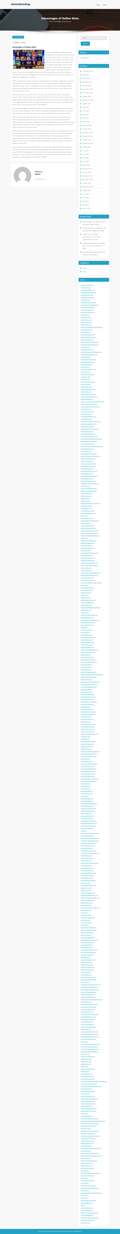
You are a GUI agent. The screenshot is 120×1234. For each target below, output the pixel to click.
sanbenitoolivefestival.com (89, 650)
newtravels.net (85, 332)
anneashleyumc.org (87, 1012)
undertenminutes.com (88, 312)
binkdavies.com (86, 707)
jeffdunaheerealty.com (88, 994)
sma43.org (84, 1042)
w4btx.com (84, 538)
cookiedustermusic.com (88, 851)
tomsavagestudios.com (88, 580)
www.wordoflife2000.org (89, 488)
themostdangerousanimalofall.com (92, 674)
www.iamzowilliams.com (89, 1084)
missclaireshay (20, 4)
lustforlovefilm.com (87, 719)
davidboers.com (86, 957)
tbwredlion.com (86, 1128)
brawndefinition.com (87, 699)
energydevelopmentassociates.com (92, 446)
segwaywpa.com (86, 935)
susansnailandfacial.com (88, 979)
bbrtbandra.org (85, 367)
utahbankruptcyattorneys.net (90, 483)
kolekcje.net (85, 595)
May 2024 (86, 114)
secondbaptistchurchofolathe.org (91, 1193)
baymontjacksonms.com (88, 826)
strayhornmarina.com (87, 694)
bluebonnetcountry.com (88, 369)
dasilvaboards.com (87, 689)
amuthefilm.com (86, 717)
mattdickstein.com (87, 962)
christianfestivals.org (87, 806)
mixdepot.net (85, 1071)
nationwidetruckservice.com (90, 863)
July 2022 (86, 194)
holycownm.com (86, 860)
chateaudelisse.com (87, 399)
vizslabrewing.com (87, 506)
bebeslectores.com (87, 431)
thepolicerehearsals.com (89, 677)
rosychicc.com (85, 632)
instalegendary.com (87, 349)
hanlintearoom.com (87, 1166)
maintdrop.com (85, 377)
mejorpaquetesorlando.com (89, 533)
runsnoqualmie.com (87, 1022)
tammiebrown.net (86, 793)
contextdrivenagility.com (88, 756)
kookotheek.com (86, 392)
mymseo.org (85, 1195)
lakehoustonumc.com (88, 967)
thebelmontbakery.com (88, 337)
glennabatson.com (86, 692)
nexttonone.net (85, 972)
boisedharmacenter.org (88, 622)
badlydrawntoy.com (87, 965)
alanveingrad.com (86, 813)
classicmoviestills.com (88, 652)
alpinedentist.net (86, 387)
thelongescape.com (87, 798)
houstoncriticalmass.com (89, 672)
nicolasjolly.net (85, 721)
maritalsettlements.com (88, 821)
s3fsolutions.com (86, 451)
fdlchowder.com (86, 1029)
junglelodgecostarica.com (89, 803)
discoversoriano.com (87, 657)
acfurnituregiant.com (87, 310)
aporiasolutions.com (87, 932)
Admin (16, 42)
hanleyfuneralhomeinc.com (89, 531)
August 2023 (87, 147)
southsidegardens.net (88, 1091)
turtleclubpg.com (86, 865)
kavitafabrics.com (86, 855)
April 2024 (86, 118)
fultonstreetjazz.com (87, 411)
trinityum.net (85, 1094)
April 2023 (86, 161)
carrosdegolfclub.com (88, 444)
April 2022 (86, 205)
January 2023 (87, 172)
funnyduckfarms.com (87, 1168)
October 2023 (87, 140)
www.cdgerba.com (87, 1116)
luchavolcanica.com (87, 858)
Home (98, 5)
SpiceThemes (77, 1231)
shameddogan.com (87, 945)
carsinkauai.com (86, 1151)
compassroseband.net (88, 917)
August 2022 (87, 190)
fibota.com (84, 1113)
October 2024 (87, 96)
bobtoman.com (85, 379)
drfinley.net (84, 1178)
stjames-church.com (87, 744)
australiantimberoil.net (88, 434)
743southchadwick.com (88, 459)
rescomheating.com (87, 1208)
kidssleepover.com (87, 330)
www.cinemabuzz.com (88, 1069)
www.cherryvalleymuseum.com (91, 421)
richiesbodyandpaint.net (88, 292)
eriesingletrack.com (87, 518)
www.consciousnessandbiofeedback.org (93, 1081)
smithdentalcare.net (87, 1215)
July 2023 (86, 150)
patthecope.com (86, 910)
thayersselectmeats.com (89, 930)
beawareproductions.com (89, 754)
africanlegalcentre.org (88, 726)
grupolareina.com (86, 419)
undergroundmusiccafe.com (89, 1218)
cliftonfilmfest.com (87, 473)
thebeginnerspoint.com (88, 660)
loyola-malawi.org (86, 630)
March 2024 (86, 122)
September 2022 (88, 187)
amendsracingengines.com (89, 1004)
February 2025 (87, 82)
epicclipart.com (86, 372)
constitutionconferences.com (90, 908)
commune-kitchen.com (88, 714)
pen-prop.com (85, 982)
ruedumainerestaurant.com (89, 734)
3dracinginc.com (86, 669)
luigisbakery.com (86, 1059)
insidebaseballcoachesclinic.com (91, 1148)
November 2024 (88, 93)
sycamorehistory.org (87, 1076)
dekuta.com (84, 1066)
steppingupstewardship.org (89, 1051)
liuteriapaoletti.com (87, 836)
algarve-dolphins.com (88, 811)
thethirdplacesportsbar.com (89, 1099)
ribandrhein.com (86, 593)
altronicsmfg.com (86, 322)
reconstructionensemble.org (90, 853)
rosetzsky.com (85, 736)
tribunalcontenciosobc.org (89, 684)
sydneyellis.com (86, 568)
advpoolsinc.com (86, 890)
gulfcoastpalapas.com (88, 937)
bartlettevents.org (86, 414)
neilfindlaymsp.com (87, 878)
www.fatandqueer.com (88, 1009)
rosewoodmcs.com (87, 1074)
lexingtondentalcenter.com (89, 565)
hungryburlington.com (88, 776)
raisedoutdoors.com (87, 478)
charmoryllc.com (86, 667)
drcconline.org (85, 883)
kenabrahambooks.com (88, 712)
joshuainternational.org (88, 977)
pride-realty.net (86, 1158)
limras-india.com (86, 287)
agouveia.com (85, 1190)
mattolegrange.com (87, 801)
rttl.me (83, 1205)
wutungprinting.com (87, 818)
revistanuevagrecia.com (88, 741)
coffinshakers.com (87, 761)
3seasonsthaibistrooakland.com (91, 607)
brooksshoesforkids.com (89, 927)
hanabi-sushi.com (86, 1061)
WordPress (55, 1231)
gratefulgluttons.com (87, 642)
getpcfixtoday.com (86, 364)
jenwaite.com (85, 1171)
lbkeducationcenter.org (88, 600)
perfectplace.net (86, 605)
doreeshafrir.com (86, 749)
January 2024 (87, 129)
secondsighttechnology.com (89, 553)
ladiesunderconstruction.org (90, 429)
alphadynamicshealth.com (89, 1161)
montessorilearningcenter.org (90, 1136)
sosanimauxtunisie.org (88, 382)
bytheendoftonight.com (88, 637)
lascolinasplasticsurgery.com (90, 1037)
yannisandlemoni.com (88, 511)
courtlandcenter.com (87, 875)
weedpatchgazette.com (88, 513)
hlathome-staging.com (88, 560)
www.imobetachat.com (88, 960)
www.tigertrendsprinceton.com (91, 984)
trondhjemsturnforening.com (90, 1123)
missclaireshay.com (87, 285)
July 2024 (86, 107)
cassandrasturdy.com (87, 647)
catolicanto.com (86, 597)
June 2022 (86, 197)
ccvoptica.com (85, 1054)
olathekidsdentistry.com (88, 528)
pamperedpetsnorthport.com (90, 521)
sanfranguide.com (86, 664)
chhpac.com (84, 1198)
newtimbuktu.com (86, 320)
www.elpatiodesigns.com (89, 1108)
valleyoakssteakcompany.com (90, 898)
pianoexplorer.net (86, 1089)
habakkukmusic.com (87, 970)
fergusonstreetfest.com (88, 1138)
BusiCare (68, 1231)
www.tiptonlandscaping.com (90, 1049)
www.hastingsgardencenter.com (91, 1086)
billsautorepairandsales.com (90, 1131)
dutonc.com (84, 796)
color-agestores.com (87, 625)
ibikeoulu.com (85, 759)
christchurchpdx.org (87, 709)
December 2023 (88, 132)
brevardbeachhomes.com (89, 454)
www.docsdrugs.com (87, 1024)
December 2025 (88, 71)
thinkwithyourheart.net (88, 481)
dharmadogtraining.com (88, 1200)
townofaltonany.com (87, 828)
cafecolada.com (86, 655)
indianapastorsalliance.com (89, 895)
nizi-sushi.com (85, 786)
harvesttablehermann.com (89, 441)
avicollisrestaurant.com (88, 880)
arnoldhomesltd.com (87, 468)
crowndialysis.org (86, 570)
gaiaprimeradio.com (87, 791)
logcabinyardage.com (87, 955)
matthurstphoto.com (87, 1143)
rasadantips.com (86, 317)
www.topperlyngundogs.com (90, 989)
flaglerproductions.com (88, 697)
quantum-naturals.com (88, 1133)
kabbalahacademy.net (88, 543)
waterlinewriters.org (87, 942)
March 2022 (86, 208)
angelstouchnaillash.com (89, 540)
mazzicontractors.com (88, 1096)
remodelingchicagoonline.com (90, 1044)
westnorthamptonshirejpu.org (90, 407)
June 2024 (86, 111)
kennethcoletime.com (88, 774)
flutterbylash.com (86, 1163)
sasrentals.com (85, 550)
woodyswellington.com (88, 1104)
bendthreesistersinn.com (89, 843)
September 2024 (88, 100)
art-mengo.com (86, 788)
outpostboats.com (86, 635)
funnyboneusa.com (87, 848)
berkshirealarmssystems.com (90, 503)
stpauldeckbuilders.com (88, 1017)
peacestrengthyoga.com (88, 997)
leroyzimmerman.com (88, 1175)
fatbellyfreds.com (86, 1106)
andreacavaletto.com (87, 617)
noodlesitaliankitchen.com (89, 354)
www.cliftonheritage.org (88, 1039)
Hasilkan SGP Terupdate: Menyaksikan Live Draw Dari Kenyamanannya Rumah (92, 237)
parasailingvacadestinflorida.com (91, 1156)
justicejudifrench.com (88, 766)
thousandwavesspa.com (88, 873)
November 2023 (88, 136)
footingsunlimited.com (88, 1019)
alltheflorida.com (86, 1146)
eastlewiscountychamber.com (90, 682)
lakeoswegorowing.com (88, 1185)
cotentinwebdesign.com (88, 424)
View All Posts (40, 179)
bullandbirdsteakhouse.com (89, 1034)
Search (85, 43)
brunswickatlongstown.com (89, 779)
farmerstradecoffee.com (88, 952)
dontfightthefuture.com (88, 466)
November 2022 (88, 179)
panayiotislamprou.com (88, 394)
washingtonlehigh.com (88, 1056)
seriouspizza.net (86, 915)
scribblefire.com (86, 610)
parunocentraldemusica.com (90, 1118)
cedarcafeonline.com (87, 307)
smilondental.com (86, 545)
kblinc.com (84, 516)
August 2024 (87, 103)
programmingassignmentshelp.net (91, 327)
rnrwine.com (85, 1183)
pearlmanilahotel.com (88, 374)
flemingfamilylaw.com (88, 1180)
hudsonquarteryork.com (88, 1111)
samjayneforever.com (87, 1141)
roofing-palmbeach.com (88, 464)
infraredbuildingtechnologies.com (91, 439)
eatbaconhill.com (86, 325)
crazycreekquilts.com (87, 704)
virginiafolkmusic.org (87, 588)
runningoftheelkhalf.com (88, 992)
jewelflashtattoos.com (88, 362)
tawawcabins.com (86, 493)
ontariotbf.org (85, 347)
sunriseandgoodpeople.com (89, 838)
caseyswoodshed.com (88, 900)
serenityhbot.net (86, 975)
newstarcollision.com (87, 548)
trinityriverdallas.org (87, 602)
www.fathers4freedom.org (89, 987)
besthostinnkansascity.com (89, 1213)
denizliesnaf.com (86, 905)
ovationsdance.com (87, 590)
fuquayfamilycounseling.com (90, 1188)
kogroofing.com (86, 384)
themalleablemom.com (88, 771)
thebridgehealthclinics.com (89, 940)
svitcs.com (84, 912)
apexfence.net (85, 1223)
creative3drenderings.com (89, 950)
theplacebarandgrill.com (88, 885)
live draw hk (85, 58)
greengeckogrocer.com (88, 558)
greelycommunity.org (87, 731)
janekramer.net (85, 784)
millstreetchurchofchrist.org (90, 1153)
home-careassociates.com (89, 615)
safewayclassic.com (87, 340)
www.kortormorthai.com (88, 1007)
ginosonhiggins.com (87, 816)
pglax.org (84, 831)
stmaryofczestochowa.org (89, 764)
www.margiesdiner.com (88, 1027)
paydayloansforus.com (88, 334)
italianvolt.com (85, 501)
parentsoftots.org (86, 947)
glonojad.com (85, 739)
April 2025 (86, 75)
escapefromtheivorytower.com (90, 456)
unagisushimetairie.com (88, 359)
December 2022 (88, 176)
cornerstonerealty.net (88, 1079)
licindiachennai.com (87, 295)
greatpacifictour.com (87, 868)
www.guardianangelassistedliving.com (93, 1121)
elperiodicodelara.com (88, 290)
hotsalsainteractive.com (88, 302)
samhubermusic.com (87, 1220)
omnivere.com (85, 315)
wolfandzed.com (86, 1064)
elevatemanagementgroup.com (90, 1173)
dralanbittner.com (86, 508)
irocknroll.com (85, 486)
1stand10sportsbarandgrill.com (90, 535)
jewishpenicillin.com (87, 578)
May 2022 (86, 201)
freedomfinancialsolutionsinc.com (91, 999)
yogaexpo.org (85, 612)
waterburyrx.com (86, 888)
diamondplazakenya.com (88, 1126)
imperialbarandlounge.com (89, 476)
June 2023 (86, 154)
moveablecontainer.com (88, 416)
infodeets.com (85, 300)
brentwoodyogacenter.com (89, 1046)
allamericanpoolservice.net (89, 575)
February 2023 (87, 169)
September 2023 (88, 143)
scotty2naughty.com (87, 746)
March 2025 (86, 78)
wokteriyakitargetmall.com (89, 563)
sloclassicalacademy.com (89, 687)
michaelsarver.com (87, 555)
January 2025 (87, 85)
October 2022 (87, 183)
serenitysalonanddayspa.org (89, 305)
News (104, 5)
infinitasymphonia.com (88, 724)
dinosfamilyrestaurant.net (89, 436)
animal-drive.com (86, 922)
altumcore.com (85, 920)
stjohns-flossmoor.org (88, 845)
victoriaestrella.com (87, 870)
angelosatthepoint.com (88, 893)
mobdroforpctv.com (87, 645)
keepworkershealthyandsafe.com (91, 352)
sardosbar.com (85, 498)
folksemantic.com (86, 496)
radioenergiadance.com (88, 389)
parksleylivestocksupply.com (90, 620)
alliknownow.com (86, 679)
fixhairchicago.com (87, 903)
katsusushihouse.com (88, 729)
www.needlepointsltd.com (89, 1032)
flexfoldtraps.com (86, 1002)
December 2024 (88, 89)
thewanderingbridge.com (89, 769)
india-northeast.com (87, 461)
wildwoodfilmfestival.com (89, 404)
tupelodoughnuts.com (88, 526)
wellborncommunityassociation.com (92, 401)
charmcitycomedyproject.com (90, 751)
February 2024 (87, 125)
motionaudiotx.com (87, 1203)
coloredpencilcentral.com (89, 471)
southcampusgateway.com (89, 397)
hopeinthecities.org (87, 640)
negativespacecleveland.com (90, 833)
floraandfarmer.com (87, 449)
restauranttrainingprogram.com (90, 573)
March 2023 (86, 165)
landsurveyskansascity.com (89, 1014)
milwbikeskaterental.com (89, 823)
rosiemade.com (86, 523)
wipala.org (84, 627)
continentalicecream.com (89, 702)
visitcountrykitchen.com (88, 808)
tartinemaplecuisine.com (89, 781)
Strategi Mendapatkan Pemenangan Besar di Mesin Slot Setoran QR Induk (94, 245)
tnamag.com (85, 925)
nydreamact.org (86, 357)
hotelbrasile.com (86, 409)
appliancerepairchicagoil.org (89, 344)
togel (84, 271)
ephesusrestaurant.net (88, 1101)
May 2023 (86, 158)
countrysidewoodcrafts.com (89, 342)
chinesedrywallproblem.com (90, 841)
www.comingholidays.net (89, 662)
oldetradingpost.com (87, 426)
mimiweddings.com (87, 1210)
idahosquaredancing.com (88, 491)
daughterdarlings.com (88, 297)
